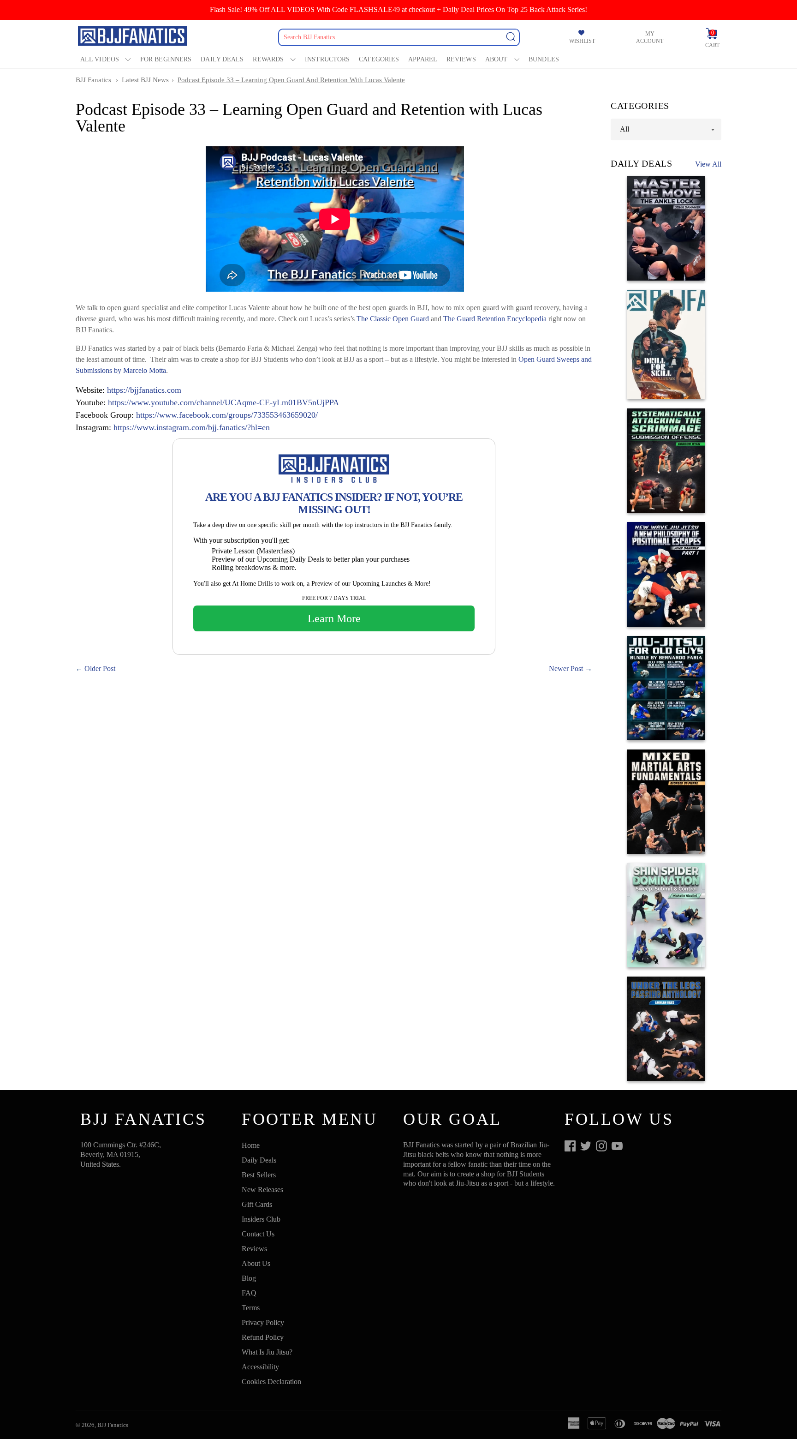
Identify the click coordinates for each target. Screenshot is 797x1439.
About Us (256, 1263)
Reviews (461, 59)
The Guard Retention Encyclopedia (495, 319)
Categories (379, 59)
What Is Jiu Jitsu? (267, 1352)
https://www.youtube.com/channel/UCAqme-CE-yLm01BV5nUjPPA (223, 402)
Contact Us (258, 1234)
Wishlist (582, 41)
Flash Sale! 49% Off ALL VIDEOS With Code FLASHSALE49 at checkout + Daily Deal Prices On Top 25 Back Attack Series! (398, 9)
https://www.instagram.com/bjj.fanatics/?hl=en (191, 427)
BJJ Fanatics (93, 80)
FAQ (249, 1293)
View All (708, 164)
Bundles (544, 59)
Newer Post (566, 668)
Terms (251, 1308)
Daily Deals (222, 59)
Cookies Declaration (271, 1381)
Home (251, 1145)
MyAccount (649, 37)
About (496, 59)
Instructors (327, 59)
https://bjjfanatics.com (144, 390)
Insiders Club (261, 1219)
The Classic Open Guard (393, 319)
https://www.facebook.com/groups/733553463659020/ (227, 415)
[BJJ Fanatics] (133, 37)
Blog (249, 1278)
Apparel (422, 59)
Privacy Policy (263, 1322)
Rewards (268, 59)
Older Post (99, 668)
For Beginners (165, 59)
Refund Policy (263, 1337)
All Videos (99, 59)
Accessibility (260, 1367)
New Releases (262, 1189)
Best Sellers (259, 1175)
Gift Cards (257, 1204)
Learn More (334, 618)
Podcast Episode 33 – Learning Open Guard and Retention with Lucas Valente (291, 80)
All (624, 129)
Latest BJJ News (145, 80)
